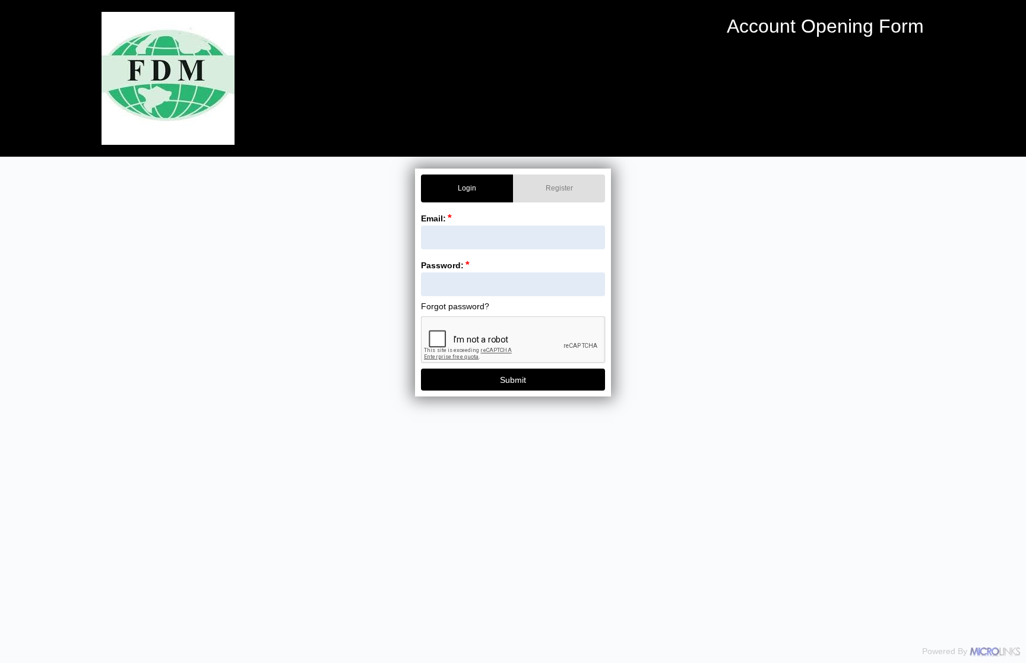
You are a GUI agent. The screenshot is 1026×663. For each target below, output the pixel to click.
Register (559, 188)
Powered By (946, 651)
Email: (436, 218)
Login (467, 188)
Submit (513, 380)
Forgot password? (455, 306)
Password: (445, 265)
